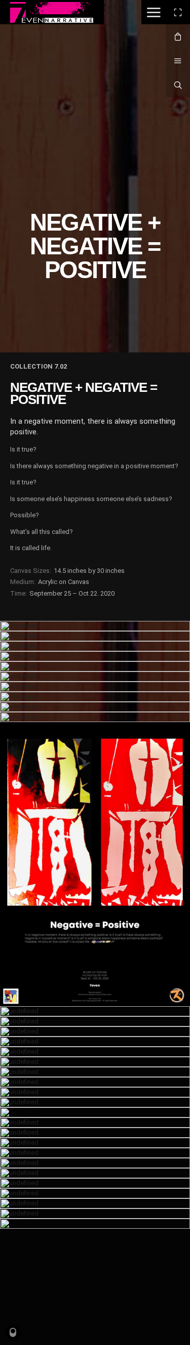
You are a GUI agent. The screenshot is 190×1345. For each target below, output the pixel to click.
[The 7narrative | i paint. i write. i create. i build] (52, 12)
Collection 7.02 (38, 366)
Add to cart (109, 867)
